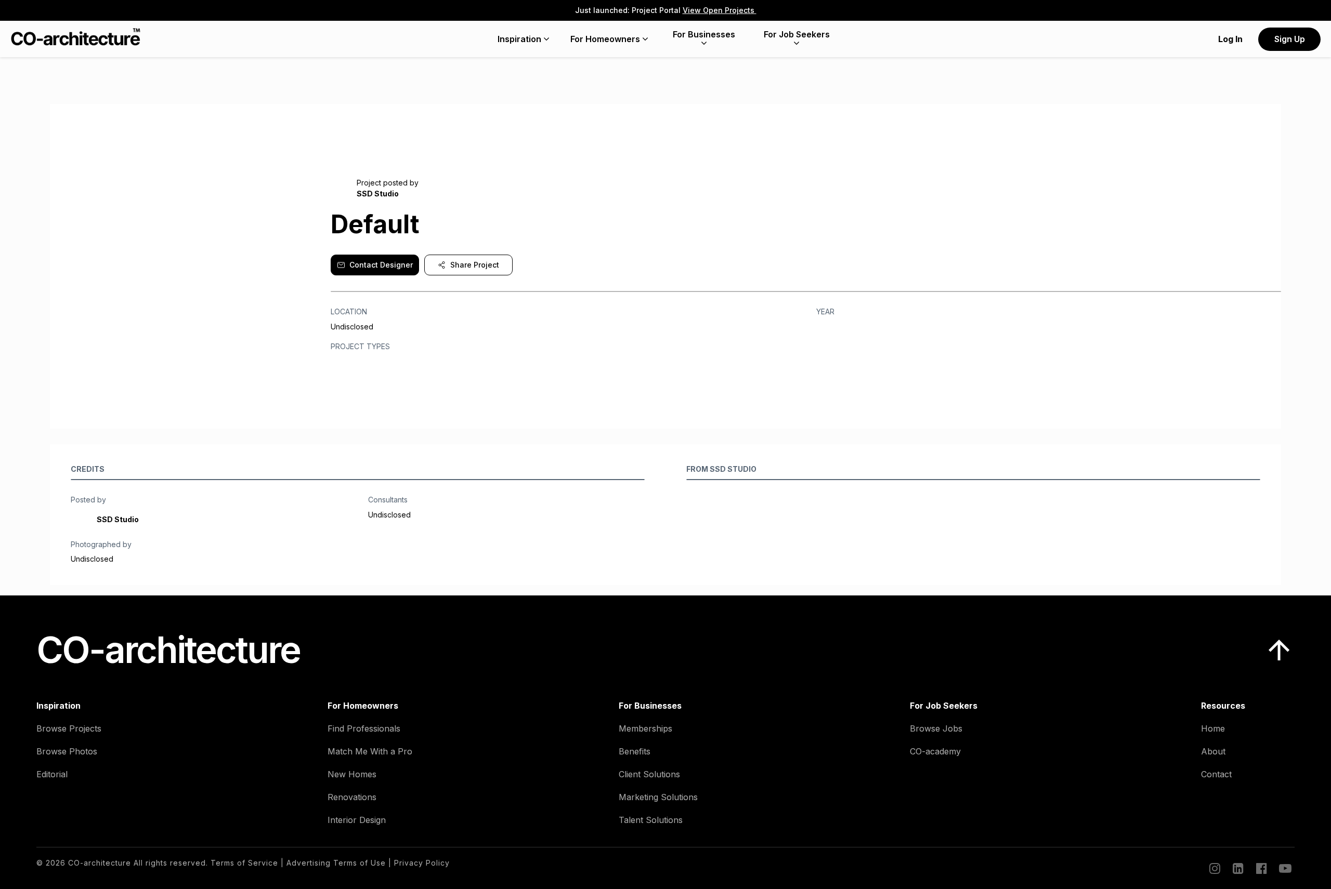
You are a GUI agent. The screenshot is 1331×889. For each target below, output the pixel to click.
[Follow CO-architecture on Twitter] (1284, 868)
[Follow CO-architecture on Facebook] (1260, 868)
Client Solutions (649, 774)
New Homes (352, 774)
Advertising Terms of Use (336, 862)
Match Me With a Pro (370, 751)
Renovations (352, 797)
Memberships (645, 728)
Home (1213, 728)
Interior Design (357, 820)
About (1213, 751)
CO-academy (935, 751)
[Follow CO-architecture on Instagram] (1214, 868)
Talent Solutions (651, 820)
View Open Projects (719, 10)
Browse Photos (66, 751)
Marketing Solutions (658, 797)
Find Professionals (364, 728)
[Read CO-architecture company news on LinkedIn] (1237, 868)
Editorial (52, 774)
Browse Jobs (936, 728)
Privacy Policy (422, 862)
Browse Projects (68, 728)
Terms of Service (244, 862)
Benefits (634, 751)
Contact (1216, 774)
